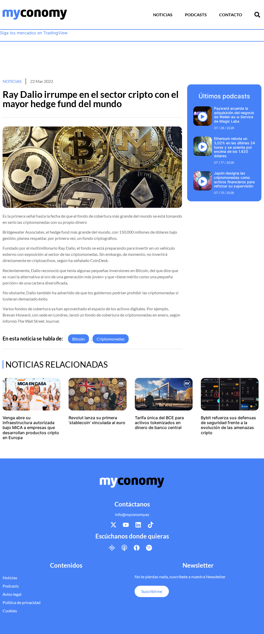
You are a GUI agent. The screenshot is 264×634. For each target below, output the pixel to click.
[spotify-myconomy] (149, 547)
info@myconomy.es (132, 514)
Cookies (10, 610)
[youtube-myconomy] (126, 525)
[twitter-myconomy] (113, 525)
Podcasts (196, 14)
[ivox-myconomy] (137, 547)
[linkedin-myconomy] (138, 525)
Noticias (162, 14)
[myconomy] (35, 15)
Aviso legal (12, 594)
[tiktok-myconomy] (150, 525)
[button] (257, 14)
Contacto (230, 14)
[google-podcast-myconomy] (112, 547)
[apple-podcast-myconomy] (124, 547)
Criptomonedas (111, 338)
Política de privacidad (21, 602)
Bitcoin (78, 338)
